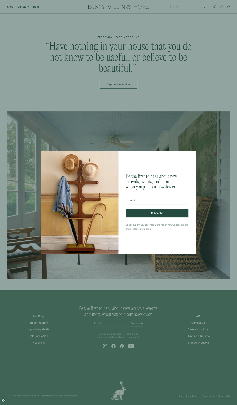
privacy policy (144, 225)
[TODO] (189, 156)
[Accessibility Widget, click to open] (3, 400)
